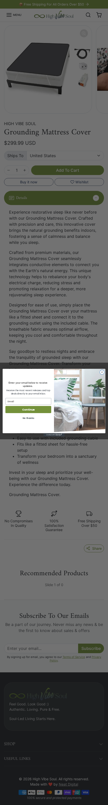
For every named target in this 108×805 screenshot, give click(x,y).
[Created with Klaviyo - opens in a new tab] (54, 434)
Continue (28, 409)
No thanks (28, 418)
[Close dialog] (102, 372)
